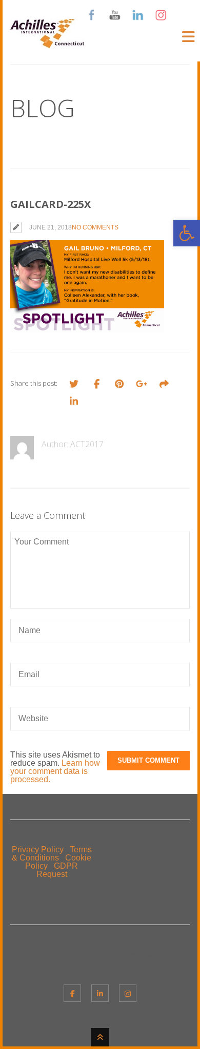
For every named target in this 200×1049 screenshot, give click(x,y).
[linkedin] (100, 993)
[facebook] (72, 993)
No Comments (95, 227)
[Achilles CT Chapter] (47, 41)
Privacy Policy (38, 849)
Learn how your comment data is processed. (55, 771)
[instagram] (127, 993)
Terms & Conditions (52, 853)
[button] (186, 233)
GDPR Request (57, 870)
